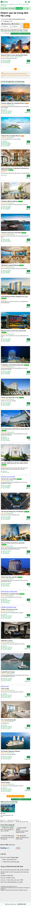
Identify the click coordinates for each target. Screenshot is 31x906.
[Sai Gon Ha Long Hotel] (15, 476)
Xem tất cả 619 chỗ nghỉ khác (15, 796)
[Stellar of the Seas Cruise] (15, 607)
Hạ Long (5, 8)
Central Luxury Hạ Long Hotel (13, 232)
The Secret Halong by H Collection (15, 511)
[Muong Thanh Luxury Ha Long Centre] (15, 320)
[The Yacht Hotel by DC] (15, 709)
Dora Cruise (5, 688)
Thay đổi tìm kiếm (26, 33)
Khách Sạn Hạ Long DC (11, 577)
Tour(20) (12, 8)
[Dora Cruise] (15, 686)
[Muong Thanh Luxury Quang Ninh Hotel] (15, 44)
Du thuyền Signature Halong (10, 751)
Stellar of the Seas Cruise (9, 609)
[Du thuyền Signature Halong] (15, 741)
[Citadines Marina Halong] (15, 191)
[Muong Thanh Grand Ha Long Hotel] (15, 532)
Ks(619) (20, 8)
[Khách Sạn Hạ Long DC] (15, 566)
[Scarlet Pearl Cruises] (15, 661)
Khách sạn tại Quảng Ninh (6, 821)
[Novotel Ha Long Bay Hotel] (15, 591)
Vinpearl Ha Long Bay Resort (12, 136)
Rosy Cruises (5, 782)
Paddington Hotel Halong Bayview (15, 365)
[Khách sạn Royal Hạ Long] (15, 387)
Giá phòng (27, 25)
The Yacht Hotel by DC (8, 720)
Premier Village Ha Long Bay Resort (14, 103)
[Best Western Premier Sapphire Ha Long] (15, 286)
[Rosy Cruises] (15, 772)
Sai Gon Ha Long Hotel (11, 479)
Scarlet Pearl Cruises (8, 672)
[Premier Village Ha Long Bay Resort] (15, 93)
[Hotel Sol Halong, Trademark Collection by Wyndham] (15, 158)
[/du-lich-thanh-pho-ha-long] (8, 808)
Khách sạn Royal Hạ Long (12, 397)
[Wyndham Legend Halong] (15, 255)
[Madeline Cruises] (15, 630)
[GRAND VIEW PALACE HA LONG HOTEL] (15, 452)
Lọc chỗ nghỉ (16, 33)
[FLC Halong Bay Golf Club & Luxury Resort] (15, 418)
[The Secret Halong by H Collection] (15, 501)
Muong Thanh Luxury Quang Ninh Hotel (14, 55)
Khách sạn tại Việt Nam (13, 820)
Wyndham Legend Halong (12, 265)
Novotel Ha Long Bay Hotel (12, 594)
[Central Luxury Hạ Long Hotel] (15, 222)
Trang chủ (2, 820)
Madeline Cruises (6, 640)
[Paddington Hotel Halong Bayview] (15, 354)
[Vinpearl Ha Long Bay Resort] (15, 125)
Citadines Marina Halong (11, 201)
